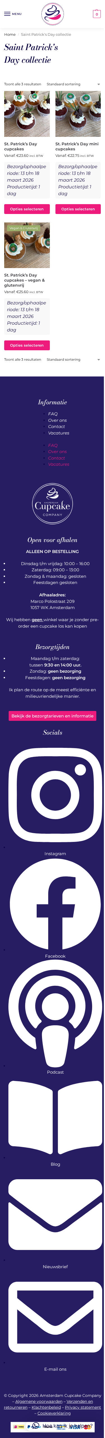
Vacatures (58, 433)
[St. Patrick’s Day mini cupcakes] (78, 114)
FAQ (53, 413)
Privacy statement (83, 1407)
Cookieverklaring (54, 1413)
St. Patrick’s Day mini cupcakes (77, 146)
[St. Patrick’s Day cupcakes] (27, 114)
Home (10, 34)
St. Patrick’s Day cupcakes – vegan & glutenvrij (24, 280)
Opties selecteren (27, 209)
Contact (56, 426)
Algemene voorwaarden (38, 1401)
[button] (96, 14)
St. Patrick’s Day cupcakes (20, 146)
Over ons (57, 420)
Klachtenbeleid (46, 1407)
